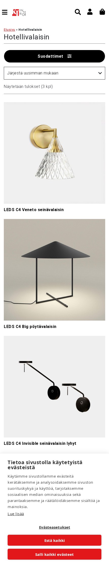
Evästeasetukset (54, 527)
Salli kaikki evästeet (54, 554)
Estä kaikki (54, 540)
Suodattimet (50, 56)
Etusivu (9, 30)
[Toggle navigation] (6, 12)
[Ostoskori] (102, 12)
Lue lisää (16, 513)
